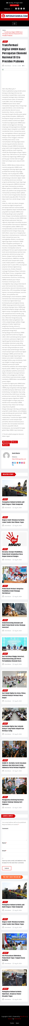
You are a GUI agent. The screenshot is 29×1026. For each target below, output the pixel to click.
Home (4, 30)
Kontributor (8, 65)
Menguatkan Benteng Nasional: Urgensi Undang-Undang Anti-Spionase (13, 802)
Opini (17, 1023)
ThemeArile (17, 1019)
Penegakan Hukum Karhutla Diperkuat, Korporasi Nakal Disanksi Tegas (11, 993)
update (6, 445)
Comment (5, 828)
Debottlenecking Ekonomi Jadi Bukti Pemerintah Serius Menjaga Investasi (13, 625)
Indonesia (7, 442)
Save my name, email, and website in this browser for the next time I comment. (14, 862)
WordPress (23, 1016)
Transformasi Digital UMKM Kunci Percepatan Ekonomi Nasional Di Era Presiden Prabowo (12, 33)
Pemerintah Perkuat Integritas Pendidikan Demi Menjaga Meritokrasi (12, 591)
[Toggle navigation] (14, 23)
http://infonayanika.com (19, 459)
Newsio (10, 1019)
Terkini (12, 1023)
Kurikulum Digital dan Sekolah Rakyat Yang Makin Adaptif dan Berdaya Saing (13, 728)
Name (4, 843)
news (15, 442)
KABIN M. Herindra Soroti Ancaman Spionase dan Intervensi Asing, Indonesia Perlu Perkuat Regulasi (14, 765)
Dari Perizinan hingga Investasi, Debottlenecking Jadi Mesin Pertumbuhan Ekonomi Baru (13, 658)
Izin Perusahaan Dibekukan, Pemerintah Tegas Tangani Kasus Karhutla (13, 958)
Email (4, 851)
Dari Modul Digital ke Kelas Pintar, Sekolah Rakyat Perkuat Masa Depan (14, 695)
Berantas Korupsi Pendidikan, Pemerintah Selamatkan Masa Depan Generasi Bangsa (12, 554)
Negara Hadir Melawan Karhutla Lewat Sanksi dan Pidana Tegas (13, 521)
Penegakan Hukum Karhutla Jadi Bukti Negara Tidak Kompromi (13, 503)
